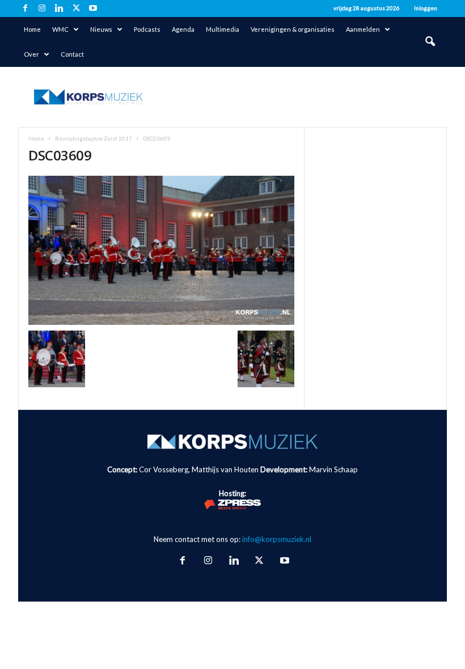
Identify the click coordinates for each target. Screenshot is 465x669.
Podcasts (147, 29)
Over (31, 54)
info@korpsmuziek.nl (276, 539)
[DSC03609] (161, 250)
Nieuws (101, 29)
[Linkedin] (59, 8)
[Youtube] (93, 8)
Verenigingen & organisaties (293, 29)
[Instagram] (42, 8)
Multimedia (222, 29)
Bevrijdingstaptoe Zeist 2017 (93, 138)
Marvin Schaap (333, 469)
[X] (76, 8)
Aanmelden (363, 29)
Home (32, 29)
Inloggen (425, 8)
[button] (429, 41)
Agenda (183, 29)
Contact (72, 54)
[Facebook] (25, 8)
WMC (60, 29)
